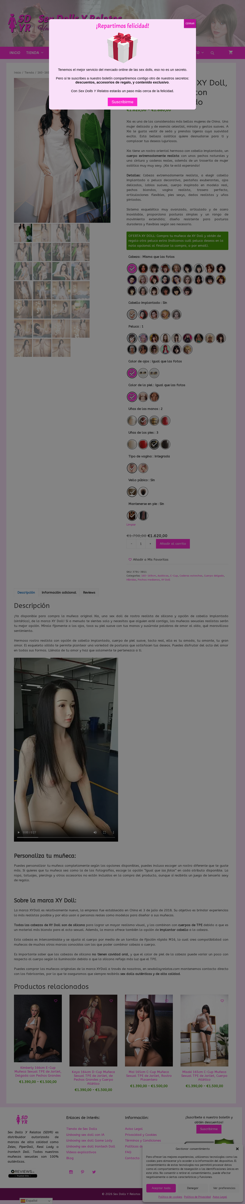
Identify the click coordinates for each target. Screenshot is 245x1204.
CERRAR (189, 23)
